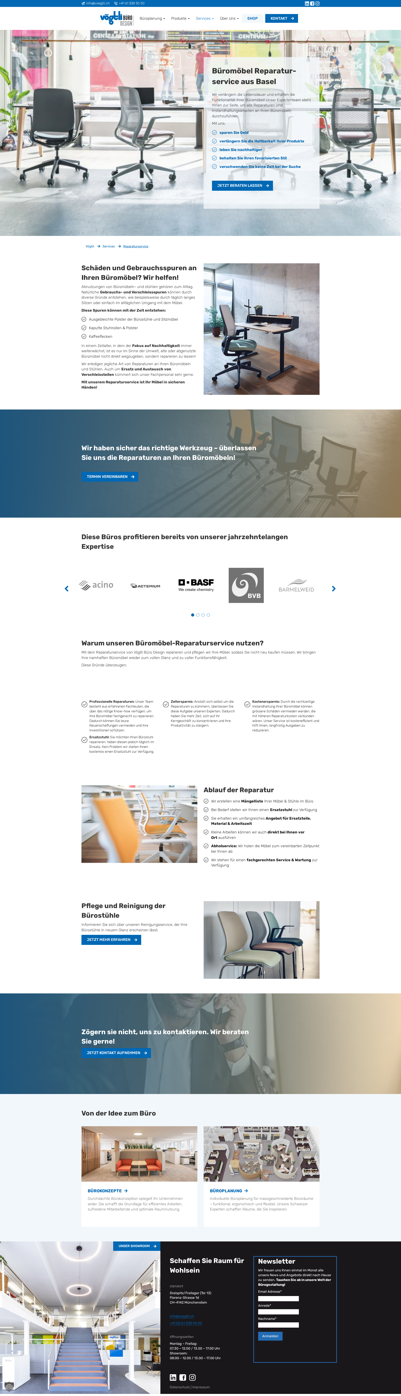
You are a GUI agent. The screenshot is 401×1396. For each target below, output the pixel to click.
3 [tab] (203, 615)
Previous (70, 591)
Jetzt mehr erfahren (109, 939)
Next (337, 591)
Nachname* (267, 1319)
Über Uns (228, 18)
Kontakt (279, 18)
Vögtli (90, 246)
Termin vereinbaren (107, 476)
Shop (252, 18)
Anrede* (264, 1306)
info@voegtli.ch (98, 3)
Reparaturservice (135, 246)
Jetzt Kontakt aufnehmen (113, 1053)
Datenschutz (180, 1387)
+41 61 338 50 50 (132, 3)
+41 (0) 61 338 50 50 (186, 1323)
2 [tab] (197, 615)
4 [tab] (208, 615)
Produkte (179, 18)
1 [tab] (192, 615)
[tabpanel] (100, 585)
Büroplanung (151, 18)
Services (204, 18)
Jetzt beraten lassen (239, 185)
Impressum (201, 1387)
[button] (9, 1387)
